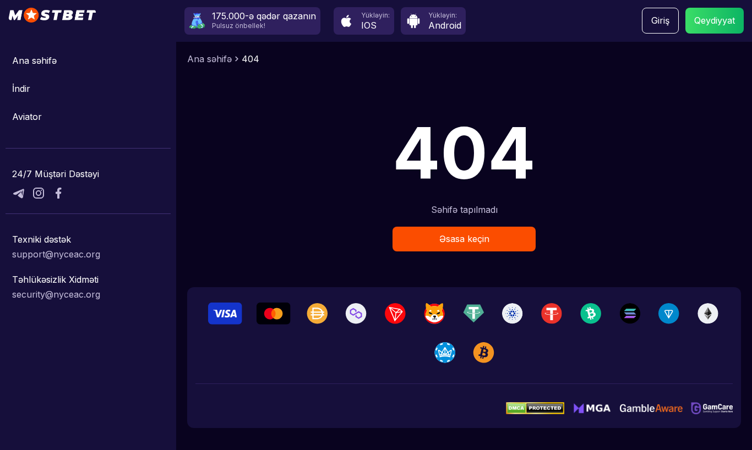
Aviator (27, 116)
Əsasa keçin (464, 238)
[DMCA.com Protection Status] (535, 408)
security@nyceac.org (56, 294)
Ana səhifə (34, 60)
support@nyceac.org (56, 254)
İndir (21, 88)
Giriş (660, 20)
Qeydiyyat (714, 20)
